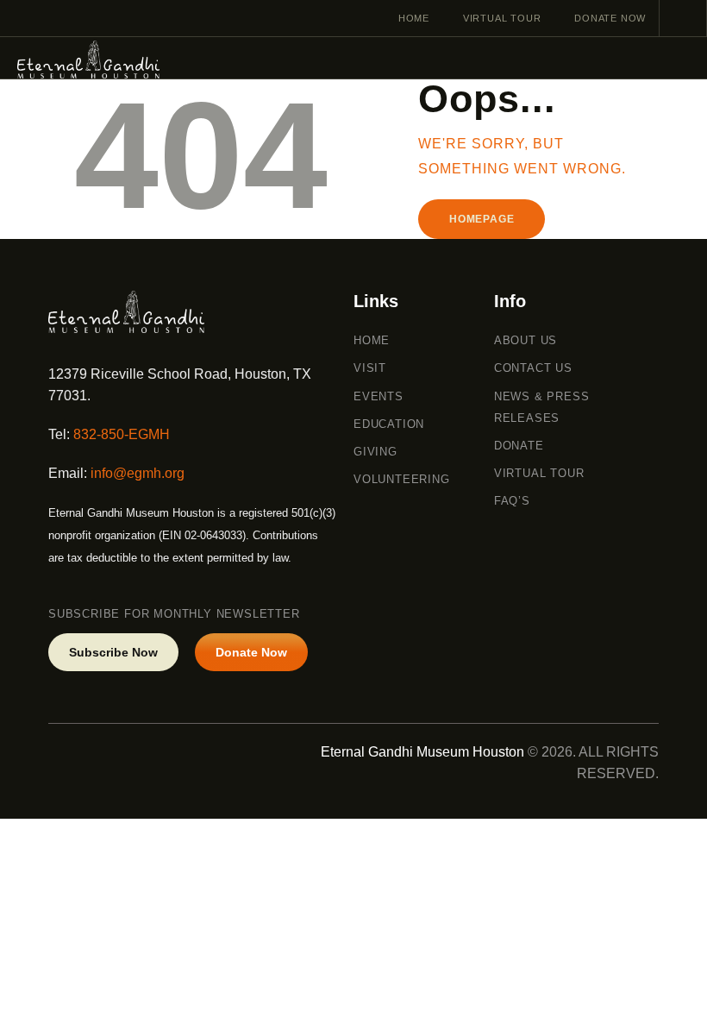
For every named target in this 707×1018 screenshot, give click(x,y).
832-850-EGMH (121, 434)
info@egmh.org (138, 473)
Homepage (481, 219)
